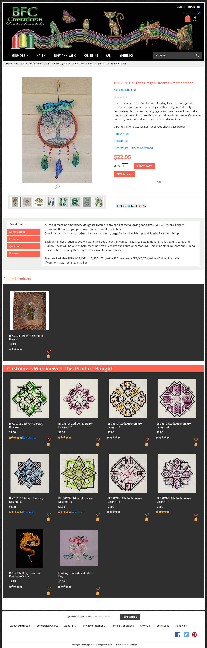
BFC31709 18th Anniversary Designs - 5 (75, 500)
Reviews (14, 253)
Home (9, 63)
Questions (15, 246)
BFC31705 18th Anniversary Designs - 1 (26, 425)
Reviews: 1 (29, 438)
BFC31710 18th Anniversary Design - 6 (26, 500)
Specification (17, 232)
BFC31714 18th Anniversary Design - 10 (173, 500)
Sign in (180, 7)
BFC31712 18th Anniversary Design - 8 (124, 500)
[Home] (28, 16)
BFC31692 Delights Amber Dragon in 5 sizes (25, 575)
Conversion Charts (47, 626)
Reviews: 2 (29, 512)
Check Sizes (122, 134)
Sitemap (145, 626)
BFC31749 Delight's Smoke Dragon (26, 337)
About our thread (20, 626)
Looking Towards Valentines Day (76, 575)
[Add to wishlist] (49, 351)
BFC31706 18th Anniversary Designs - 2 (75, 425)
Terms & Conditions (122, 626)
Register (194, 7)
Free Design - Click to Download (133, 148)
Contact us (163, 626)
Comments (16, 239)
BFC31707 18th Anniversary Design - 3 (124, 425)
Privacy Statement (94, 626)
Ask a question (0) (125, 90)
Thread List (121, 141)
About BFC (70, 626)
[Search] (197, 55)
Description (16, 224)
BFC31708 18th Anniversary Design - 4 (173, 425)
